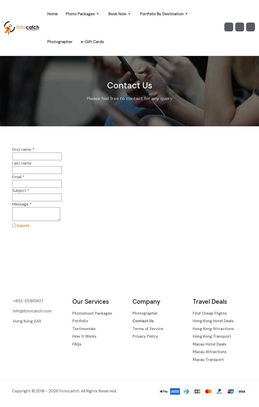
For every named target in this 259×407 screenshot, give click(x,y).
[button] (83, 14)
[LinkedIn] (250, 27)
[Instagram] (228, 27)
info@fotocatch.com (32, 311)
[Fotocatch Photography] (21, 27)
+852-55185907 (28, 300)
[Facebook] (239, 27)
